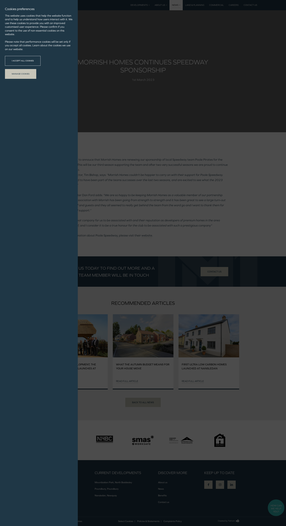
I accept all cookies (23, 61)
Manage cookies (20, 74)
